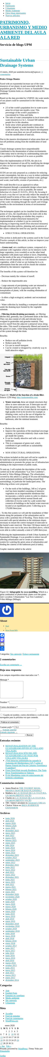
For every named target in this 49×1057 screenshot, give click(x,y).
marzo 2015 (10, 975)
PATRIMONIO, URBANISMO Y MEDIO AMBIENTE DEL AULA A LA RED (23, 30)
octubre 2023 (11, 857)
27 (1, 1043)
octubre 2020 (11, 899)
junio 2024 (10, 848)
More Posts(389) (11, 630)
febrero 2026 (10, 826)
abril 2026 (9, 821)
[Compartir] (24, 648)
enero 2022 (10, 875)
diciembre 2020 (12, 894)
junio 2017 (10, 948)
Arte (7, 990)
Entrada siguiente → (9, 732)
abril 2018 (9, 938)
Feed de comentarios (14, 1018)
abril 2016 (9, 960)
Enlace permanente (31, 654)
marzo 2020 (10, 906)
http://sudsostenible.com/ (27, 397)
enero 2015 (10, 978)
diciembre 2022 (12, 865)
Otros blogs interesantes (15, 13)
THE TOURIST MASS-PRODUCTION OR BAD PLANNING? (23, 789)
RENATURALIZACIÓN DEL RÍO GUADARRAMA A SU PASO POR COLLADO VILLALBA (21, 755)
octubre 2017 (11, 946)
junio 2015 (10, 968)
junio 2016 (10, 955)
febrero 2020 (10, 909)
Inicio (7, 3)
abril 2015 (9, 973)
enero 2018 (10, 943)
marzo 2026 (10, 823)
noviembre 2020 (12, 897)
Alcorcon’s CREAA (37, 803)
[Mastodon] (24, 640)
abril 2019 (9, 919)
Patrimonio (10, 6)
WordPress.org (11, 1021)
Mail (7, 626)
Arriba (3, 1056)
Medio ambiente (12, 998)
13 (1, 1037)
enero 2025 (10, 843)
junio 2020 (10, 902)
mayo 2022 (10, 870)
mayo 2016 (10, 958)
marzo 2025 (10, 838)
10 (12, 1034)
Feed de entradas (12, 1016)
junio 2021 (10, 879)
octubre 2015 (11, 965)
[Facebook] (24, 635)
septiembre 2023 (12, 860)
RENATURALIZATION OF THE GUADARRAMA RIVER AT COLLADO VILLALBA (24, 748)
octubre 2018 (11, 929)
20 (1, 1040)
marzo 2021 (10, 887)
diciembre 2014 (12, 980)
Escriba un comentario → (11, 665)
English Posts (11, 993)
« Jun (2, 1046)
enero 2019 (10, 921)
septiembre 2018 (12, 931)
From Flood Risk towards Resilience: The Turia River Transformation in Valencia (25, 771)
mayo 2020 (10, 904)
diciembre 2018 (12, 924)
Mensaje (4, 680)
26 (18, 1040)
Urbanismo (10, 8)
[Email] (24, 644)
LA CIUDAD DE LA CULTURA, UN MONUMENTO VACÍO (26, 794)
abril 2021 (9, 884)
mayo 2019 (10, 916)
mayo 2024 (10, 850)
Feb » (8, 1046)
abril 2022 (9, 872)
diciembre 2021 (12, 877)
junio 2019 (10, 914)
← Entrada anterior (8, 730)
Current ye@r (6, 727)
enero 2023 (10, 862)
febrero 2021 (10, 889)
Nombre (4, 702)
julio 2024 (9, 845)
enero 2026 (10, 828)
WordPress (22, 1048)
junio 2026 (10, 818)
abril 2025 (9, 835)
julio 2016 (9, 953)
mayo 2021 (10, 882)
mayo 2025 (10, 833)
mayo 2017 (10, 951)
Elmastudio (5, 1051)
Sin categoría (15, 654)
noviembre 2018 (12, 926)
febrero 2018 (10, 941)
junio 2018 (10, 933)
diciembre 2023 (12, 855)
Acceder (9, 1013)
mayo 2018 (10, 936)
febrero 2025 (10, 840)
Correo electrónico (9, 707)
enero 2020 (10, 911)
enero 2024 (10, 853)
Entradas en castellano (14, 995)
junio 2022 (10, 867)
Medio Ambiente (12, 11)
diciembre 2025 (12, 830)
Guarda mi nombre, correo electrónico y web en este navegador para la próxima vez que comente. (24, 716)
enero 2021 (10, 892)
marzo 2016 (10, 963)
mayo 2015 (10, 970)
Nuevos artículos (12, 15)
